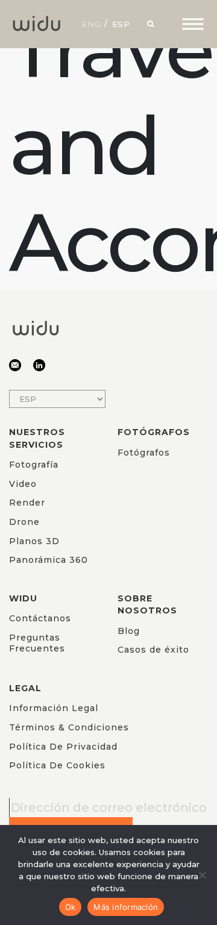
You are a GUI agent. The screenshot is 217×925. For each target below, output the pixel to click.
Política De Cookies (57, 765)
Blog (129, 631)
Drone (24, 521)
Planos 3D (34, 541)
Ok (70, 907)
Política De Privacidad (63, 746)
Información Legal (53, 708)
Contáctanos (40, 618)
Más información (125, 907)
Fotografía (33, 464)
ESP (121, 24)
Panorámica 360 (48, 559)
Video (23, 483)
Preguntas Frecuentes (37, 643)
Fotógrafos (144, 452)
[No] (202, 875)
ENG (91, 24)
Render (27, 502)
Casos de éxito (153, 649)
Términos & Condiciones (69, 727)
